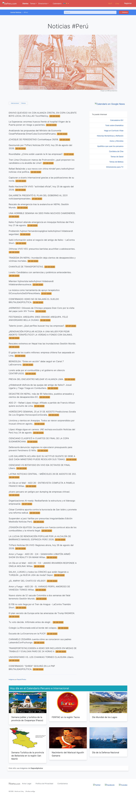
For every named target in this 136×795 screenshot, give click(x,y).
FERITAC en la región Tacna (66, 717)
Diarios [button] (23, 103)
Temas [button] (32, 3)
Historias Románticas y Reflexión (110, 136)
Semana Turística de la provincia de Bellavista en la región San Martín (27, 755)
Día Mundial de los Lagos (104, 717)
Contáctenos (62, 783)
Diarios (25, 3)
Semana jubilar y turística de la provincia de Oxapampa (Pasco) (27, 719)
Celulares (125, 12)
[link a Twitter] (97, 785)
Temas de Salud (117, 156)
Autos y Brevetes (117, 141)
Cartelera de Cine (116, 151)
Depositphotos (37, 768)
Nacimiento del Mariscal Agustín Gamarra (68, 754)
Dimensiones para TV (115, 167)
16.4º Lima (113, 3)
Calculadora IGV (117, 120)
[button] (65, 3)
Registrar (128, 3)
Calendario (57, 3)
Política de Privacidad (44, 783)
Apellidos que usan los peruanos (110, 146)
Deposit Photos (21, 679)
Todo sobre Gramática (114, 125)
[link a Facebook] (110, 785)
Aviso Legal (26, 783)
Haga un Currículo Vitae (114, 131)
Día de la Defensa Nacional (105, 752)
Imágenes (11, 679)
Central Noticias (15, 12)
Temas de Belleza (116, 162)
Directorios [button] (42, 3)
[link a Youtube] (123, 785)
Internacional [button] (15, 103)
